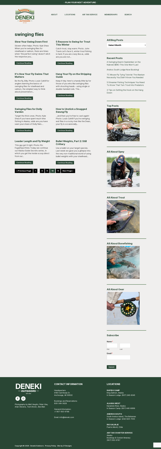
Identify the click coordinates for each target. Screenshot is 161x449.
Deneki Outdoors (26, 16)
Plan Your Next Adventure (80, 2)
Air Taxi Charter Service (120, 433)
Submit (111, 367)
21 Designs (67, 446)
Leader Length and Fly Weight (32, 141)
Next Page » (67, 171)
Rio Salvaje (113, 425)
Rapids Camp (113, 390)
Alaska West (113, 403)
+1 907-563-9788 (61, 411)
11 (58, 171)
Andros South (114, 414)
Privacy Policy (50, 446)
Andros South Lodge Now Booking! (123, 70)
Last (121, 349)
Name (110, 341)
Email (109, 353)
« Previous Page (23, 171)
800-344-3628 (60, 403)
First (108, 349)
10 (53, 171)
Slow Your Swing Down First (31, 41)
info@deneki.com (66, 417)
